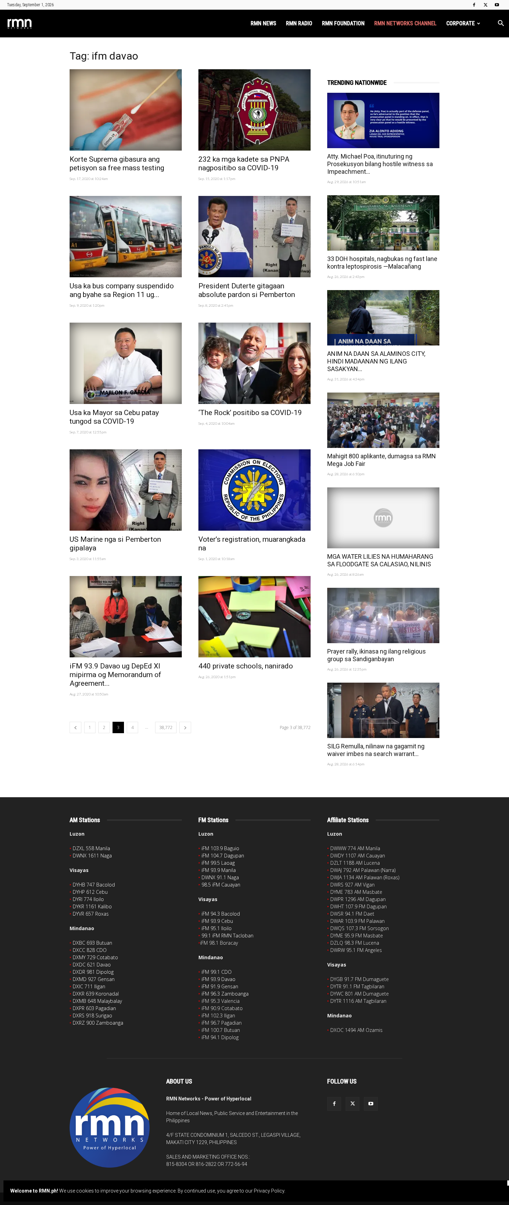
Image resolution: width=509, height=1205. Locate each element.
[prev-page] (75, 727)
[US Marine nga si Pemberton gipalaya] (126, 490)
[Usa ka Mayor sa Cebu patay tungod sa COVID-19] (126, 363)
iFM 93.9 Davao (218, 979)
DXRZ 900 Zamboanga (98, 1022)
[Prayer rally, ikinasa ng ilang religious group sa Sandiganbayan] (383, 615)
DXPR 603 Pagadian (94, 1008)
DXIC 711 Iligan (89, 986)
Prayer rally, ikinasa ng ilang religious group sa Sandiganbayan (376, 655)
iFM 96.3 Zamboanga (225, 993)
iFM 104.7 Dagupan (223, 855)
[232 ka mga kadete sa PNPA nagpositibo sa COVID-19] (254, 110)
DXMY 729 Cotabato (95, 957)
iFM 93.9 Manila (219, 870)
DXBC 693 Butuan (92, 942)
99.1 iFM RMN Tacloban (227, 935)
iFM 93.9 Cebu (217, 921)
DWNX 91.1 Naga (220, 877)
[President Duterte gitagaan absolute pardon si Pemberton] (254, 236)
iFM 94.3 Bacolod (221, 913)
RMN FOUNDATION (343, 23)
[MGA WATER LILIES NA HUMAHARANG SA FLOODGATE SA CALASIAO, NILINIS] (383, 517)
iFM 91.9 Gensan (220, 986)
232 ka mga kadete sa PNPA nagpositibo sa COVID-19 (243, 163)
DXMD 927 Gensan (94, 979)
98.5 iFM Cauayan (221, 884)
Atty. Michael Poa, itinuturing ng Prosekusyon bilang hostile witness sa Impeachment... (380, 164)
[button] (500, 24)
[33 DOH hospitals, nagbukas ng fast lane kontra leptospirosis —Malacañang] (383, 223)
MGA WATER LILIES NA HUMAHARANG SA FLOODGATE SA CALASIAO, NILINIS (380, 560)
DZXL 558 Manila (91, 848)
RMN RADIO (299, 23)
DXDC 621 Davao (92, 964)
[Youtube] (497, 5)
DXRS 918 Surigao (92, 1015)
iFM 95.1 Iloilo (217, 928)
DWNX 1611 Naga (92, 855)
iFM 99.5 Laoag (218, 863)
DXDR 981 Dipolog (93, 972)
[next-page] (185, 727)
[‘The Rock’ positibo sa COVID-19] (254, 363)
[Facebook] (474, 5)
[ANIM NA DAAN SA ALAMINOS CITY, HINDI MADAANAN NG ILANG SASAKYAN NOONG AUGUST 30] (383, 317)
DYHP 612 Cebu (90, 892)
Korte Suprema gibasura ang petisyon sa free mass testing (117, 163)
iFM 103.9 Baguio (220, 848)
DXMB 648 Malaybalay (97, 1001)
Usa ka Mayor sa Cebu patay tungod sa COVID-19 (114, 416)
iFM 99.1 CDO (217, 972)
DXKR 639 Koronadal (96, 993)
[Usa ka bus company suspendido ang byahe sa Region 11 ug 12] (126, 236)
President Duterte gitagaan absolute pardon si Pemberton (246, 290)
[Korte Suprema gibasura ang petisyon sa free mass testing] (126, 110)
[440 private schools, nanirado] (254, 616)
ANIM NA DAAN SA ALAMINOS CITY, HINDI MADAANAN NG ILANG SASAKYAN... (376, 361)
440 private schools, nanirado (245, 666)
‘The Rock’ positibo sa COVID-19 (250, 412)
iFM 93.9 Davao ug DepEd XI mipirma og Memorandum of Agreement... (115, 674)
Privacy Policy (269, 1191)
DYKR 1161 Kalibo (92, 906)
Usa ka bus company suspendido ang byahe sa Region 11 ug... (122, 290)
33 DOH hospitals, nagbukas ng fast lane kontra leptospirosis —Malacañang (382, 262)
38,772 (165, 727)
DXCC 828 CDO (90, 950)
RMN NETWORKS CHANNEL (405, 23)
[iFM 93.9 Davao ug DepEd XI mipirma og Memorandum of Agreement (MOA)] (126, 616)
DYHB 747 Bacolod (94, 884)
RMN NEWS (263, 23)
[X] (485, 5)
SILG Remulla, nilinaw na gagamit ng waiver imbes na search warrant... (376, 750)
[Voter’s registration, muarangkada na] (254, 490)
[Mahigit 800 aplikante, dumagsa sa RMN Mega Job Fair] (383, 420)
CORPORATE (460, 23)
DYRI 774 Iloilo (88, 899)
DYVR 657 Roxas (91, 913)
